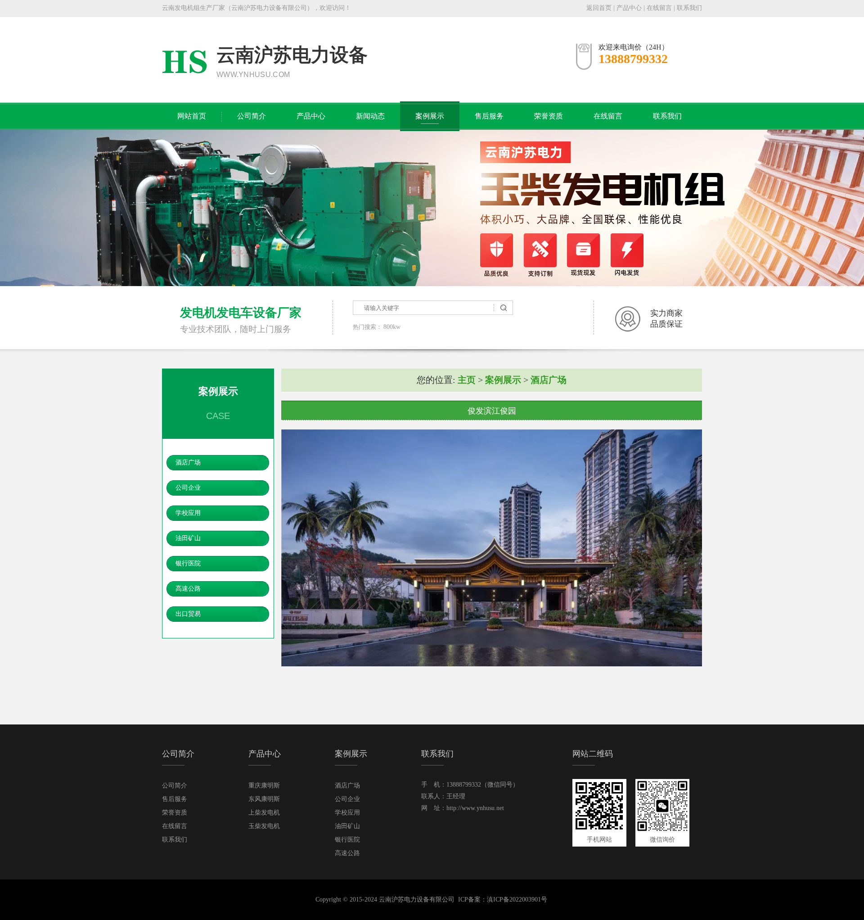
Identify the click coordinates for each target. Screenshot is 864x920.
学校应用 (188, 513)
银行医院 (188, 563)
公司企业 (188, 487)
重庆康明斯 (264, 785)
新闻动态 (370, 116)
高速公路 (188, 588)
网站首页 (191, 116)
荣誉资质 (548, 116)
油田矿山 (188, 538)
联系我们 (689, 8)
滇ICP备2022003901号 (517, 899)
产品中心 (629, 8)
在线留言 (659, 8)
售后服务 (489, 116)
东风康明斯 (264, 799)
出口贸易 (188, 613)
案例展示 (429, 116)
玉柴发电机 (264, 826)
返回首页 (599, 8)
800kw (391, 326)
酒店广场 (188, 462)
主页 (467, 380)
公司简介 (251, 116)
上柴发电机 (264, 812)
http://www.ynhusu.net (475, 808)
